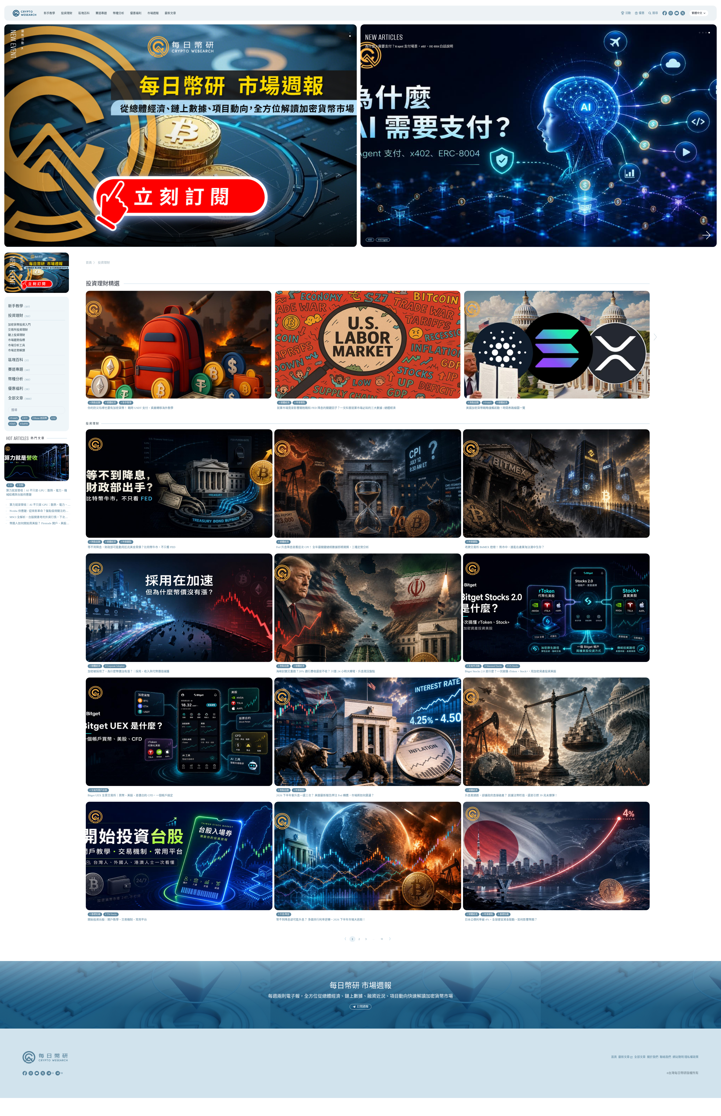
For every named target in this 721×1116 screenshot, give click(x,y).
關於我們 (652, 1057)
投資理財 (104, 262)
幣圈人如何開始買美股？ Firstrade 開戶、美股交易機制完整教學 (49, 523)
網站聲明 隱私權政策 (685, 1057)
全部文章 (640, 1057)
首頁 (89, 262)
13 (382, 939)
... (373, 939)
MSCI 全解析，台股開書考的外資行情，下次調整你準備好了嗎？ (50, 517)
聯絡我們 (665, 1057)
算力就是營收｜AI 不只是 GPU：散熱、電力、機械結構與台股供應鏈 (53, 504)
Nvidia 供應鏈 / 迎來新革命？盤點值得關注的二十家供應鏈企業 (49, 510)
